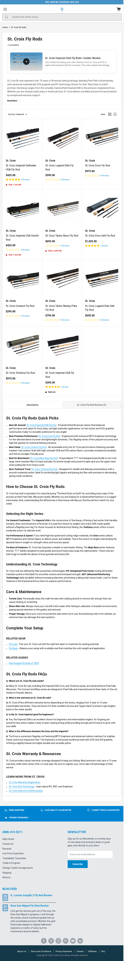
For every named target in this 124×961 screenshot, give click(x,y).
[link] (22, 179)
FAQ (103, 951)
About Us (21, 951)
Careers (80, 951)
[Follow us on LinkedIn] (80, 941)
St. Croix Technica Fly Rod (20, 372)
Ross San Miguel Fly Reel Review (29, 905)
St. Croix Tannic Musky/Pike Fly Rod (61, 308)
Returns (6, 877)
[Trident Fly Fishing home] (62, 9)
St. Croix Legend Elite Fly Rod (59, 167)
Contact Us (8, 844)
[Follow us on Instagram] (58, 941)
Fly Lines (13, 644)
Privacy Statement (64, 951)
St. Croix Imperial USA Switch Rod (22, 237)
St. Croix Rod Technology (21, 786)
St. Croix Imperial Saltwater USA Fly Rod (21, 167)
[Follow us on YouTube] (73, 941)
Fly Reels (13, 648)
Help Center (8, 839)
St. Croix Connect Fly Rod (20, 305)
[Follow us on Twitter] (51, 941)
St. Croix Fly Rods (18, 27)
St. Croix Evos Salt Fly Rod (100, 235)
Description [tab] (32, 405)
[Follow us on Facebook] (44, 941)
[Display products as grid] (109, 114)
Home (5, 27)
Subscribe (77, 864)
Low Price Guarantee (13, 853)
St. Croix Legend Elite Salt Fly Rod (99, 308)
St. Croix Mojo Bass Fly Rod (44, 458)
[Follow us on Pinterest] (65, 941)
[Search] (6, 17)
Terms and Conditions (41, 951)
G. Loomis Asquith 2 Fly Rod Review (31, 895)
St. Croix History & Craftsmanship (26, 790)
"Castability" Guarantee (14, 858)
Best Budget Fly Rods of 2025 (24, 663)
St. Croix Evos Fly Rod (97, 165)
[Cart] (119, 9)
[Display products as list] (115, 114)
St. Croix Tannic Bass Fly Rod (61, 235)
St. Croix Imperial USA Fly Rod (59, 374)
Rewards (6, 848)
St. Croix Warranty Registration (24, 782)
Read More (12, 100)
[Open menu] (5, 9)
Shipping (6, 872)
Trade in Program (11, 863)
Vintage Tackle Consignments (17, 868)
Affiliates (92, 951)
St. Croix (11, 160)
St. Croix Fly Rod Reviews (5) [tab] (91, 405)
